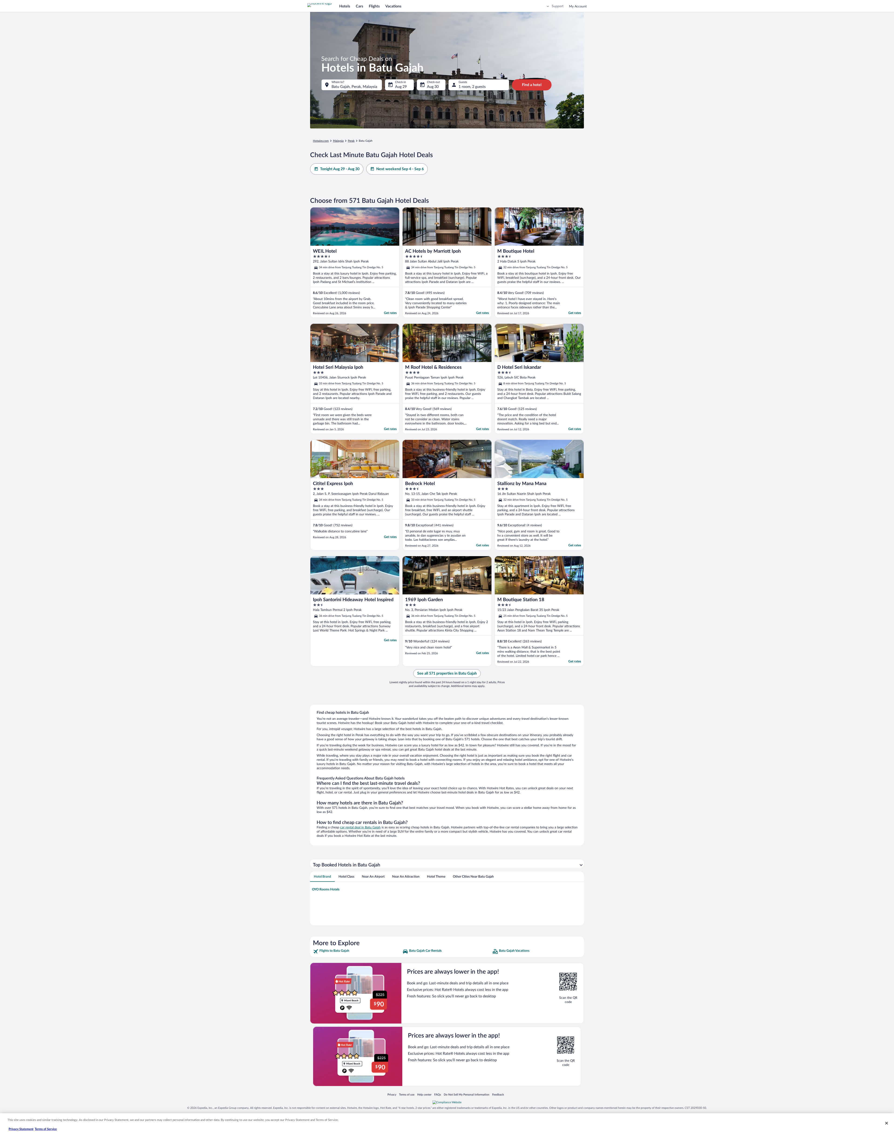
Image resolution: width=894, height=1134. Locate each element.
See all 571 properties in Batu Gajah (447, 673)
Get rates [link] (390, 313)
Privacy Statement (21, 1129)
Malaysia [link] (338, 140)
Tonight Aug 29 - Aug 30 (339, 169)
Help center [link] (424, 1094)
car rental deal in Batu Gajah (360, 827)
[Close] (886, 1123)
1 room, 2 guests (472, 87)
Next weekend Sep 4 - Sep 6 (400, 169)
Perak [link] (351, 140)
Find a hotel (532, 85)
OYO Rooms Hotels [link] (325, 889)
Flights (374, 6)
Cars (359, 6)
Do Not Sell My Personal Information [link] (466, 1094)
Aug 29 (401, 87)
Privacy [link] (391, 1094)
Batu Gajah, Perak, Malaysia (354, 87)
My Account (578, 6)
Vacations (393, 6)
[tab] (322, 877)
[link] (357, 951)
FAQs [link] (437, 1094)
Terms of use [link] (406, 1094)
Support (557, 6)
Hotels (344, 6)
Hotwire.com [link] (321, 140)
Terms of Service (46, 1129)
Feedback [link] (498, 1094)
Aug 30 (433, 87)
